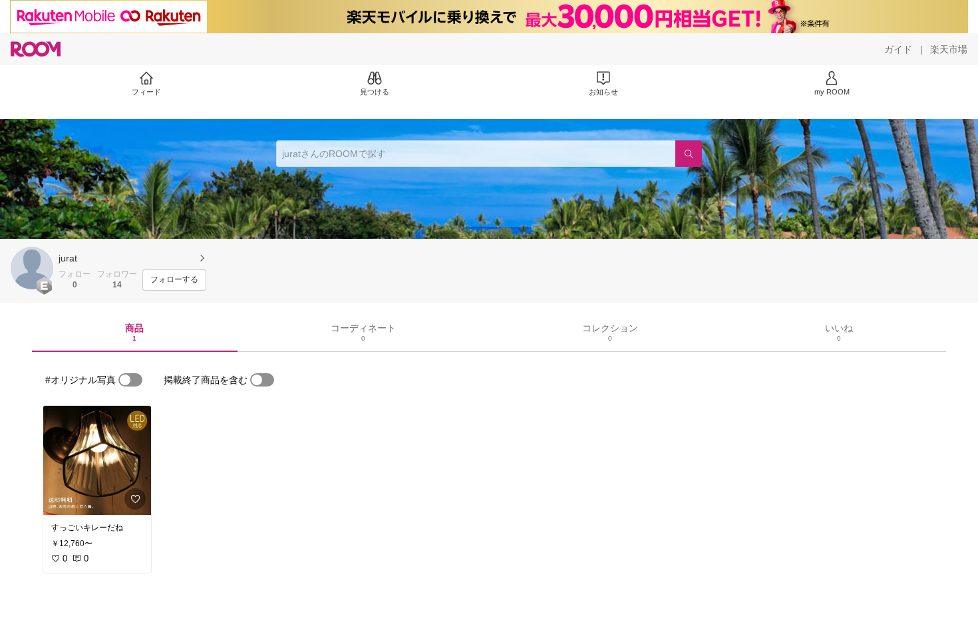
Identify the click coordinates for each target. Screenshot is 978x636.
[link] (97, 460)
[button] (32, 268)
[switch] (130, 380)
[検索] (688, 153)
